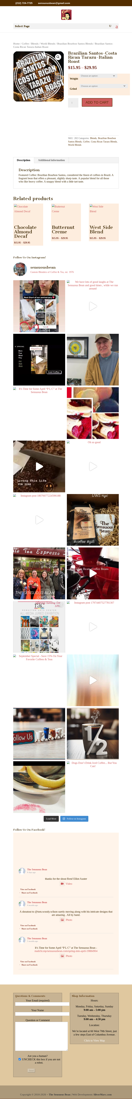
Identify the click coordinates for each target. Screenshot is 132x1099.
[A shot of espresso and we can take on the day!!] (39, 787)
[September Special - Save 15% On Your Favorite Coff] (39, 680)
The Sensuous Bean (37, 869)
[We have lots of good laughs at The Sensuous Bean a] (93, 306)
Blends (34, 43)
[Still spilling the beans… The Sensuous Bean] (39, 466)
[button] (58, 57)
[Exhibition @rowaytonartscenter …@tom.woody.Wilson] (39, 627)
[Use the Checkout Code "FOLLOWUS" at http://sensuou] (39, 734)
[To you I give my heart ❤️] (93, 413)
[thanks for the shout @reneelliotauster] (39, 306)
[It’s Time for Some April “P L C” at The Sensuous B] (39, 413)
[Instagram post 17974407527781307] (93, 627)
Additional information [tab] (51, 160)
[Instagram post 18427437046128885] (93, 573)
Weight (74, 78)
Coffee (25, 43)
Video (69, 883)
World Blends (48, 43)
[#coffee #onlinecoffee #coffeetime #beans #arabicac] (93, 520)
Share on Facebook (29, 893)
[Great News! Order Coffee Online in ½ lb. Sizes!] (93, 734)
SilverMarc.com (103, 1094)
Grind (73, 88)
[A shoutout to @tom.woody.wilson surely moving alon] (93, 360)
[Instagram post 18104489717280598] (39, 360)
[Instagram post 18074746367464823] (39, 573)
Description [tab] (23, 160)
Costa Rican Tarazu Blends (104, 141)
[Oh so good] (93, 466)
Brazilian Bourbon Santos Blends (75, 43)
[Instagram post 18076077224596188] (39, 520)
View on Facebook (28, 889)
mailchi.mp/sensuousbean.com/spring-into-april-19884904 (66, 951)
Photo (69, 919)
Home (16, 43)
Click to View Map (94, 1040)
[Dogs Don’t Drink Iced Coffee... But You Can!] (93, 787)
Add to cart (97, 102)
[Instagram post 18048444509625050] (93, 680)
